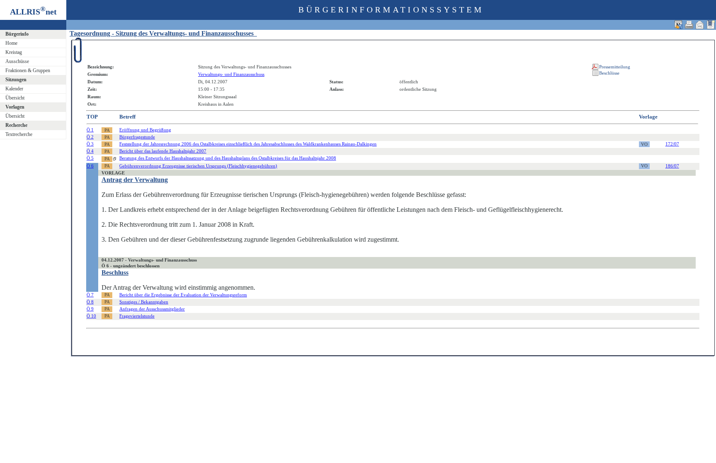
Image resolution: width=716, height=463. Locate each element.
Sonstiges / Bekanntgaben (143, 301)
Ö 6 (90, 165)
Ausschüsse (17, 61)
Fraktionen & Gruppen (27, 70)
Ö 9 (90, 308)
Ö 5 (90, 157)
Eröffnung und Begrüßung (145, 129)
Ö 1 (90, 129)
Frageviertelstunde (137, 315)
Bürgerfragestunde (137, 136)
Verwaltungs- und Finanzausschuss (231, 74)
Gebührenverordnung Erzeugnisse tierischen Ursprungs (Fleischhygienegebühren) (198, 165)
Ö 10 (91, 315)
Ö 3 (90, 143)
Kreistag (13, 52)
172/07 (672, 143)
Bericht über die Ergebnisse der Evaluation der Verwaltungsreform (183, 294)
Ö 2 (90, 136)
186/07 (672, 165)
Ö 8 (90, 301)
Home (11, 43)
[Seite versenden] (700, 24)
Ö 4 (90, 150)
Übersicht (14, 98)
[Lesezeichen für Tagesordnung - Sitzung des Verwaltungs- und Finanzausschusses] (711, 24)
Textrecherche (18, 134)
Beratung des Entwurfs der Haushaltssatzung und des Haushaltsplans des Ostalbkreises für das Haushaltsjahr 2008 (227, 157)
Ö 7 (90, 294)
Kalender (14, 89)
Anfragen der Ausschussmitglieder (152, 308)
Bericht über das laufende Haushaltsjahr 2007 (162, 150)
